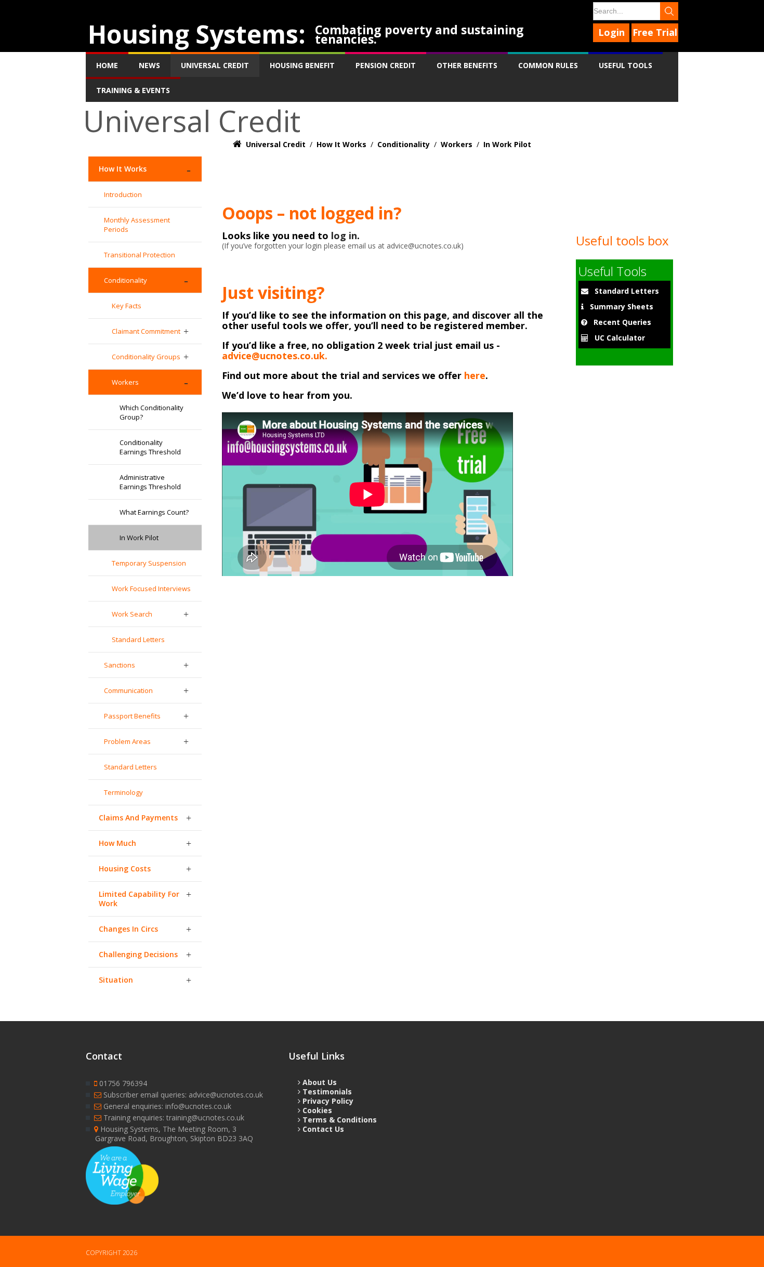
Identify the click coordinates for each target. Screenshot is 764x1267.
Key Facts (126, 305)
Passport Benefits (132, 716)
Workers (125, 382)
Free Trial (655, 32)
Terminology (123, 792)
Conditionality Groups (146, 356)
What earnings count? (154, 512)
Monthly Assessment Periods (137, 224)
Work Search (132, 614)
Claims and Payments (138, 817)
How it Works (123, 169)
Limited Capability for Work (139, 898)
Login (611, 32)
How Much (117, 843)
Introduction (123, 194)
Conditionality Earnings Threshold (150, 447)
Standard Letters (138, 639)
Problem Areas (127, 741)
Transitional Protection (139, 254)
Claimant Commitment (146, 331)
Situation (116, 980)
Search (669, 11)
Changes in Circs (128, 929)
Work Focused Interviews (151, 588)
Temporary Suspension (149, 563)
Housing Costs (125, 868)
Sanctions (119, 665)
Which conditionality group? (151, 412)
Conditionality (125, 280)
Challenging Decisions (138, 954)
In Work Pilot (139, 537)
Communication (128, 690)
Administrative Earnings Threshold (150, 482)
